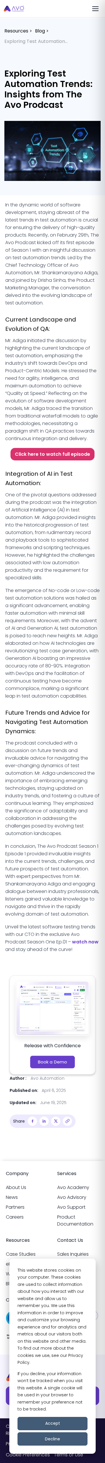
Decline (52, 1439)
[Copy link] (67, 1121)
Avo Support (71, 1207)
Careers (15, 1217)
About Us (16, 1187)
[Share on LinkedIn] (44, 1121)
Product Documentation (75, 1220)
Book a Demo (52, 1062)
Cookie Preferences (28, 1454)
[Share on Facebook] (32, 1121)
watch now (85, 942)
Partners (15, 1207)
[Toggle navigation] (95, 8)
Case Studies (21, 1254)
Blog (40, 31)
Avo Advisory (71, 1197)
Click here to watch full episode (52, 454)
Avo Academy (73, 1187)
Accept (52, 1423)
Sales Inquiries (73, 1254)
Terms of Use (68, 1454)
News (12, 1197)
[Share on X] (55, 1121)
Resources (16, 31)
